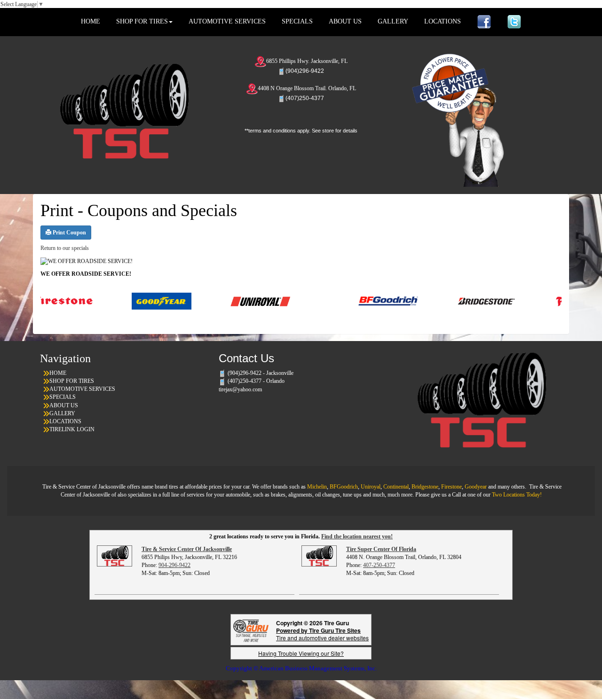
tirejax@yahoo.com (240, 389)
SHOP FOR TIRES (142, 21)
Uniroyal (370, 486)
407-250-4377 (379, 565)
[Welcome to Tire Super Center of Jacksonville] (122, 110)
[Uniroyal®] (247, 300)
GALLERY (393, 21)
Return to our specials (64, 248)
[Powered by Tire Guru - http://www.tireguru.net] (251, 630)
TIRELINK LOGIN (72, 429)
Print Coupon (68, 232)
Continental (396, 486)
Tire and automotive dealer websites (322, 634)
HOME (90, 21)
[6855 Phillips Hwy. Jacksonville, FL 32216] (252, 88)
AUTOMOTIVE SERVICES (227, 21)
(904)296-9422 (304, 71)
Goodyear (476, 486)
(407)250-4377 (304, 98)
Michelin (317, 486)
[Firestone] (49, 300)
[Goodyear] (148, 300)
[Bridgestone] (474, 300)
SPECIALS (297, 21)
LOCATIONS (442, 21)
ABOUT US (345, 21)
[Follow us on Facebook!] (484, 22)
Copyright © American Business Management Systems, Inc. (301, 668)
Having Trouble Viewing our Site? (301, 653)
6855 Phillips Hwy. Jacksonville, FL (307, 61)
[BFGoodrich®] (375, 300)
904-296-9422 (174, 565)
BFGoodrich (344, 486)
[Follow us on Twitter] (514, 22)
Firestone (451, 486)
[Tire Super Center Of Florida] (319, 555)
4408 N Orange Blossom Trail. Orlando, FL (307, 88)
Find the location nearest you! (357, 536)
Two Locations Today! (517, 494)
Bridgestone (425, 486)
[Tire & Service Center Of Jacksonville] (114, 555)
